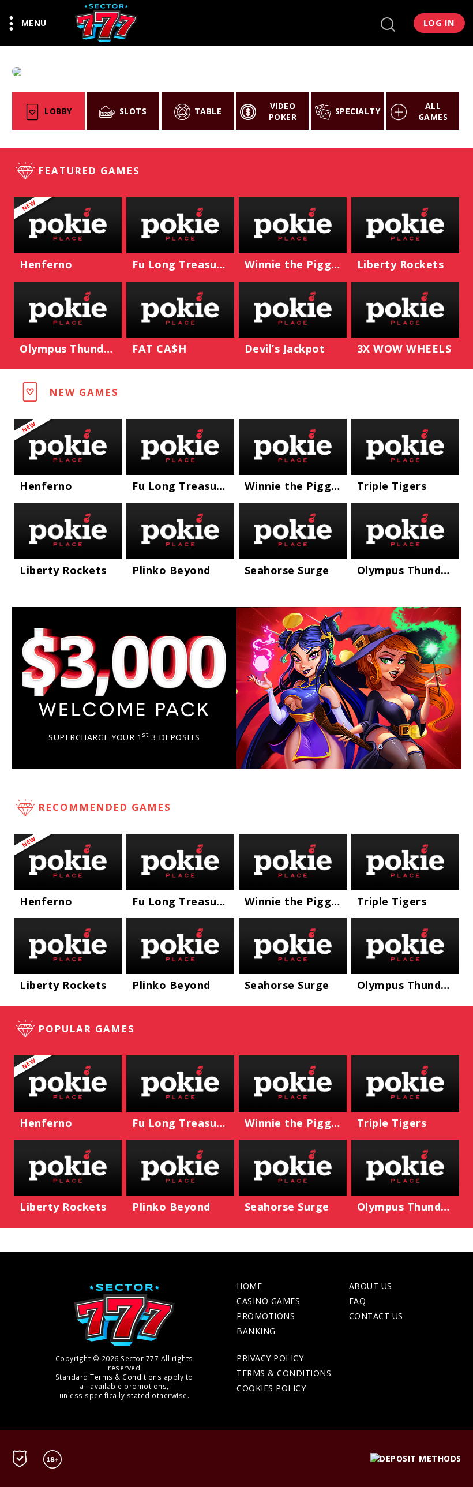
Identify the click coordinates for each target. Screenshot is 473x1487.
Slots (133, 111)
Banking (256, 1330)
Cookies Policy (271, 1388)
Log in (439, 22)
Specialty (358, 111)
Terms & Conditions (126, 1376)
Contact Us (376, 1315)
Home (249, 1285)
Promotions (265, 1315)
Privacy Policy (269, 1358)
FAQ (357, 1300)
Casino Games (268, 1300)
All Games (433, 111)
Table (208, 111)
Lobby (58, 111)
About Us (370, 1285)
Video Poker (283, 111)
